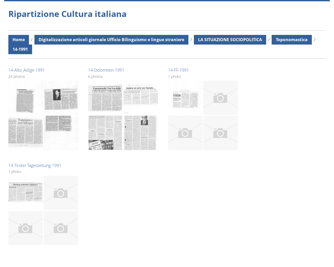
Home (19, 39)
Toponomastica (292, 39)
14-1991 (20, 49)
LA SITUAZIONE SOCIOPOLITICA (230, 39)
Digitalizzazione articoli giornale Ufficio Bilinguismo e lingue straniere (111, 39)
